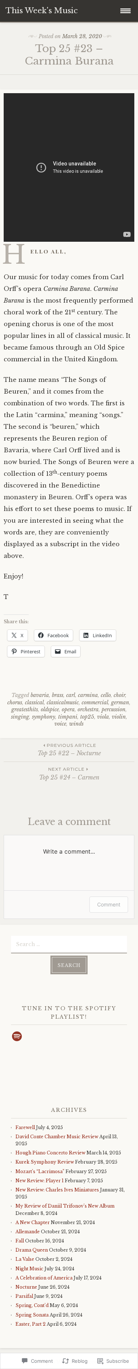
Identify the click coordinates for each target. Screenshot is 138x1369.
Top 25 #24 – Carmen (69, 773)
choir (119, 695)
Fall (19, 1241)
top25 (87, 716)
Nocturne (26, 1287)
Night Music (29, 1268)
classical (34, 702)
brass (57, 695)
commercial (95, 702)
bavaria (40, 695)
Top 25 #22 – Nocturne (69, 749)
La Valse (24, 1259)
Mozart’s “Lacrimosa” (39, 1171)
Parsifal (24, 1296)
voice (60, 723)
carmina (88, 695)
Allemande (27, 1231)
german (120, 702)
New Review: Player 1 (39, 1180)
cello (106, 695)
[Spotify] (17, 1036)
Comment (108, 904)
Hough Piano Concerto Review (50, 1153)
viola (103, 716)
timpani (67, 716)
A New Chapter (32, 1222)
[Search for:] (69, 944)
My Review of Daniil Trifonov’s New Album (64, 1206)
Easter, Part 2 (30, 1324)
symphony (43, 716)
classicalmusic (63, 702)
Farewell (25, 1127)
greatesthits (24, 709)
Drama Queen (31, 1250)
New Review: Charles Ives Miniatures (57, 1190)
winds (76, 723)
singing (20, 716)
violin (119, 716)
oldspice (50, 709)
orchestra (88, 709)
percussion (113, 709)
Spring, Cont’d (32, 1305)
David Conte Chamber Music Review (56, 1136)
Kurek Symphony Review (44, 1162)
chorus (14, 702)
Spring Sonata (32, 1315)
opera (68, 709)
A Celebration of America (43, 1278)
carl (70, 695)
